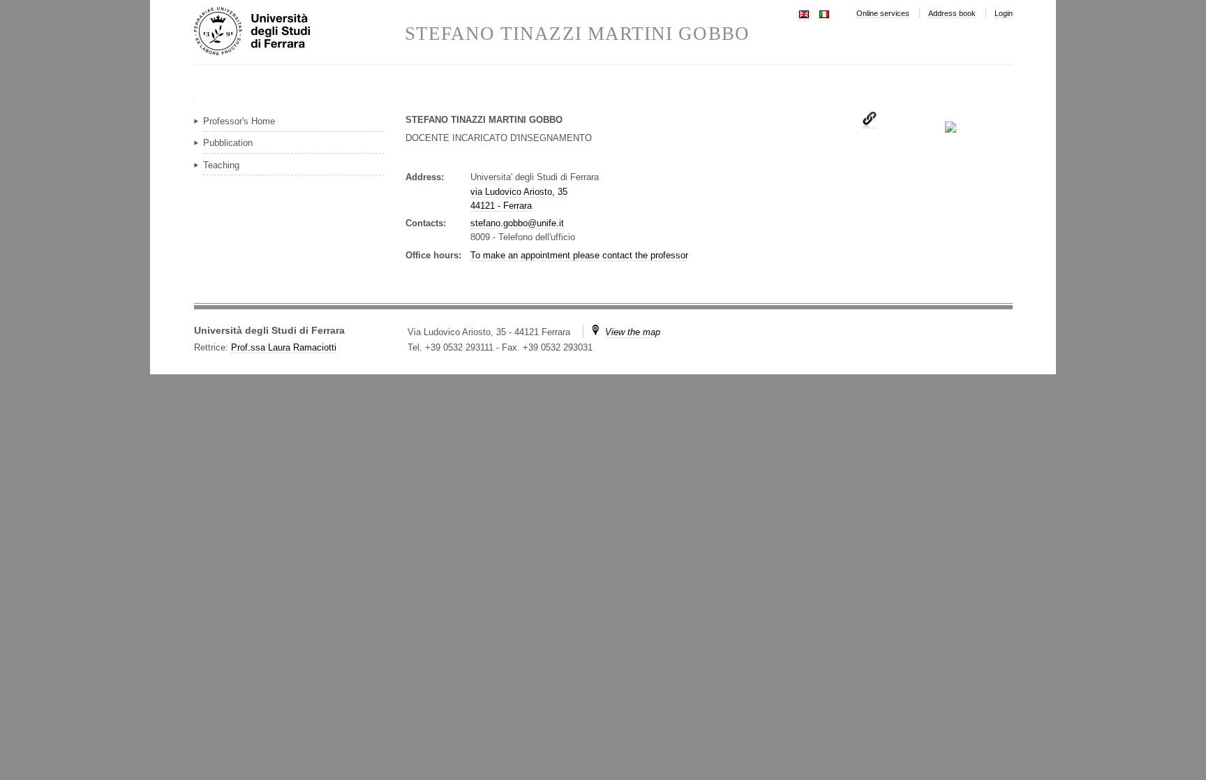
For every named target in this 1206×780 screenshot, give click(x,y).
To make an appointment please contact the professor (579, 255)
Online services (882, 13)
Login (1004, 13)
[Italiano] (824, 13)
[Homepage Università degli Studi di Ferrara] (299, 32)
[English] (804, 13)
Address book (952, 13)
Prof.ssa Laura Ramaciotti (283, 347)
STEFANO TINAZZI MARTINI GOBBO (577, 33)
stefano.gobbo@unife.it (517, 223)
